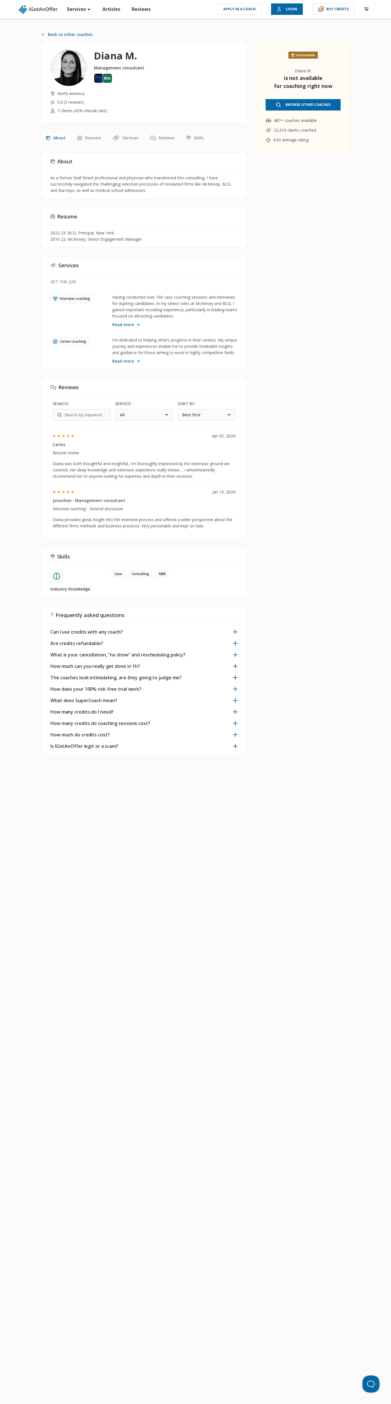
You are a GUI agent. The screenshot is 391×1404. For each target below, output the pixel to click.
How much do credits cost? (80, 735)
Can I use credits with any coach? (86, 632)
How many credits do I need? (82, 712)
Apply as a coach (239, 9)
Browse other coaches (307, 104)
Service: (123, 403)
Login (291, 9)
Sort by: (186, 403)
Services (77, 9)
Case (118, 573)
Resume (93, 137)
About (59, 137)
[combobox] (144, 415)
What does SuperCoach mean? (83, 700)
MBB (162, 573)
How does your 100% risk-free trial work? (95, 689)
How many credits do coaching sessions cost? (100, 723)
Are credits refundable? (76, 643)
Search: (61, 403)
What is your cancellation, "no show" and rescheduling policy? (117, 655)
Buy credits (337, 9)
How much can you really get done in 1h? (95, 666)
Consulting (140, 573)
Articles (111, 9)
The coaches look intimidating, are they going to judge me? (115, 677)
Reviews (141, 9)
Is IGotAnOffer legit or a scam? (84, 746)
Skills (199, 137)
